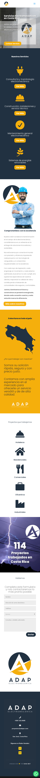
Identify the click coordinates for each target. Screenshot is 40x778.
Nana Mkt (27, 763)
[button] (36, 774)
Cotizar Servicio (13, 43)
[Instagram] (20, 752)
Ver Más (20, 86)
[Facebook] (20, 748)
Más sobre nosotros (14, 304)
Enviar (31, 634)
